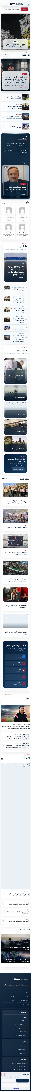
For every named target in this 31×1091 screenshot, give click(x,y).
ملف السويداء (21, 431)
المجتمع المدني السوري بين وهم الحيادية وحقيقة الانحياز (8, 218)
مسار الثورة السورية (20, 397)
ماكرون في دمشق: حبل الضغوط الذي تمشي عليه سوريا (8, 234)
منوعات (13, 1000)
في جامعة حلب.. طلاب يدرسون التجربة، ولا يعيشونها (18, 948)
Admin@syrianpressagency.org (19, 1069)
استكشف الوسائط (5, 479)
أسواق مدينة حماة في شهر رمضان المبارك (19, 904)
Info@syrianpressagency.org (20, 1066)
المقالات (27, 996)
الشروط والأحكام (22, 1046)
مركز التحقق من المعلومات (18, 469)
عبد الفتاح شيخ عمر (22, 215)
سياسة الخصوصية (22, 1050)
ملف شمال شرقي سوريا (18, 449)
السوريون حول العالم (25, 1000)
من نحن (24, 1017)
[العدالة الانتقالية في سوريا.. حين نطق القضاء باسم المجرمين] (15, 32)
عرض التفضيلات (15, 1085)
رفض (9, 1081)
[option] (15, 32)
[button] (3, 1074)
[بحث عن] (28, 4)
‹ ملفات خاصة (23, 1032)
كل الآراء (3, 203)
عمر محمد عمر (8, 232)
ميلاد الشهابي (26, 724)
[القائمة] (5, 4)
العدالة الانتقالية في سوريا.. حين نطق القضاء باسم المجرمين (15, 46)
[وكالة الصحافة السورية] (16, 4)
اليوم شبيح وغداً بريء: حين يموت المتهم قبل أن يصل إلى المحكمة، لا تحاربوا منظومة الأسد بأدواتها (11, 9)
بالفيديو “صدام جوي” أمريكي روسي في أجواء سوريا (16, 633)
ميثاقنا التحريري (23, 1021)
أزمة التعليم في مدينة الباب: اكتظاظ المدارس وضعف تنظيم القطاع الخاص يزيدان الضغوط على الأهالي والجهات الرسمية (15, 190)
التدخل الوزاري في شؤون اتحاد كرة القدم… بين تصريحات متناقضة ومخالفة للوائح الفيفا (14, 738)
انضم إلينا (12, 996)
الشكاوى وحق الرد (22, 1053)
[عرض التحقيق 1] (7, 167)
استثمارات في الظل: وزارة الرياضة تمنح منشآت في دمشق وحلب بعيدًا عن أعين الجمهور (13, 747)
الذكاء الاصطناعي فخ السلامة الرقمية (9, 960)
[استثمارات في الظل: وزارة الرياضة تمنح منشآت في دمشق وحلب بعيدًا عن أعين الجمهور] (25, 745)
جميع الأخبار (6, 54)
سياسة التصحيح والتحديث (20, 1028)
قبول (22, 1081)
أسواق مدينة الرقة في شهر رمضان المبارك (19, 921)
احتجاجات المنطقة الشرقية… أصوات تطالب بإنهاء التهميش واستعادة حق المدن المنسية (17, 300)
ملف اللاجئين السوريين (15, 375)
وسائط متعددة (26, 1004)
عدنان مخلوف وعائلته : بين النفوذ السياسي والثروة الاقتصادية (18, 289)
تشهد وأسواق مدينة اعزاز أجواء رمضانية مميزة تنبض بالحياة (18, 913)
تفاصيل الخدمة (16, 1088)
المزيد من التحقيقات (24, 163)
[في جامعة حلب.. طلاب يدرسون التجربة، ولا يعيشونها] (15, 942)
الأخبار (13, 993)
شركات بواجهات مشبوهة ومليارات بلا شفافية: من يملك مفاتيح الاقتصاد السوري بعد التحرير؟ (17, 895)
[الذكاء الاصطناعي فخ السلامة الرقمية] (8, 957)
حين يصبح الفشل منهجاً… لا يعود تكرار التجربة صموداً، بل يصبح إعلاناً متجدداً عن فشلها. (22, 235)
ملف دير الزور (21, 414)
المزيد (2, 758)
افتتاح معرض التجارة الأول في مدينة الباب (17, 527)
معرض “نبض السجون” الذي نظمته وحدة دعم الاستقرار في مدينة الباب (16, 553)
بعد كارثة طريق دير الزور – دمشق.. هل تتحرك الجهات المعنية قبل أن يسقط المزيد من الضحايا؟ (15, 272)
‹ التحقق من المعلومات (21, 1035)
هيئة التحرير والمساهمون (20, 1024)
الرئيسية (27, 993)
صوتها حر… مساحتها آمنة (18, 329)
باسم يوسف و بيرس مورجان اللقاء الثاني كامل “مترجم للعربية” (16, 607)
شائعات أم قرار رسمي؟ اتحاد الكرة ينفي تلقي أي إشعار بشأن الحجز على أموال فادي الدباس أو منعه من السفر (16, 727)
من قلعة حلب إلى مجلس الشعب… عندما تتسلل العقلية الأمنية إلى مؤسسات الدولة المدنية (22, 219)
